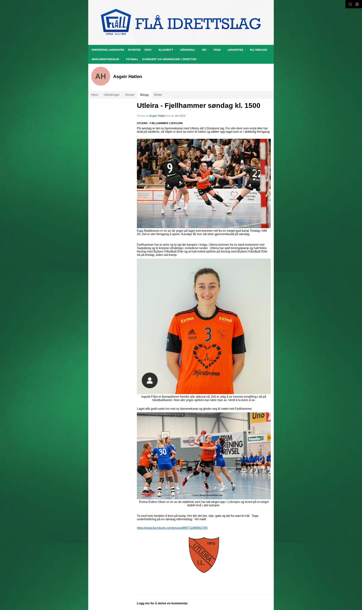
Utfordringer (112, 94)
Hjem (94, 94)
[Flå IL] (181, 22)
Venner (130, 94)
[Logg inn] (357, 4)
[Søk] (350, 4)
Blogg (144, 94)
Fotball (132, 59)
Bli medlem (258, 49)
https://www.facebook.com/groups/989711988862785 (172, 527)
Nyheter (134, 49)
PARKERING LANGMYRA (108, 49)
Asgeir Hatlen (157, 115)
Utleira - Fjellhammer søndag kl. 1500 (198, 105)
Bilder (158, 94)
